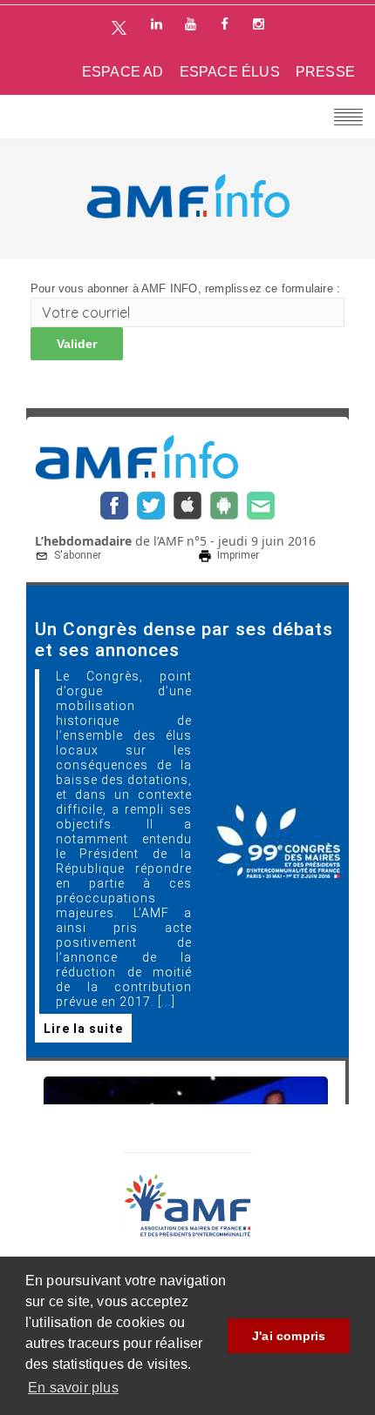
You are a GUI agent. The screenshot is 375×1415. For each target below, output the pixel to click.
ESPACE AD (123, 71)
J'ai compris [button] (288, 1336)
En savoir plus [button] (73, 1387)
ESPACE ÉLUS (230, 71)
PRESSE (325, 71)
